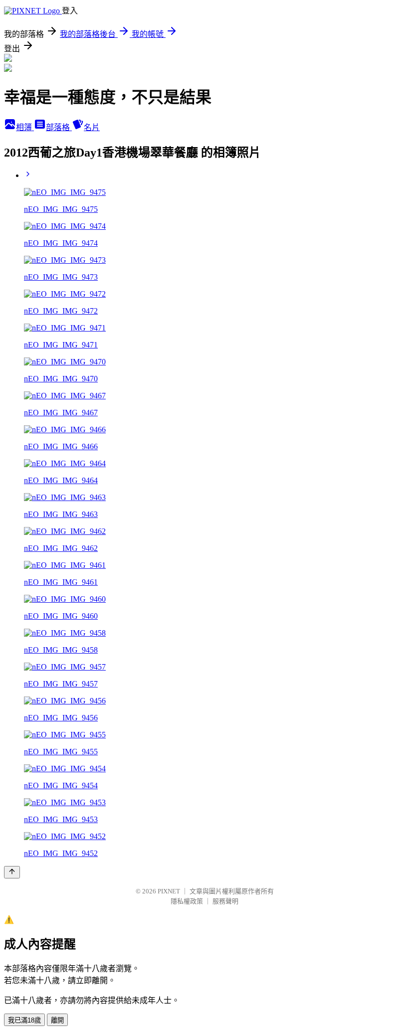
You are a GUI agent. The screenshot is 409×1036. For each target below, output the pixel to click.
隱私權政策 (187, 901)
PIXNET (169, 891)
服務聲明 (225, 901)
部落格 (59, 127)
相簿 (25, 127)
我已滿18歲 (24, 1020)
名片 (92, 127)
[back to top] (12, 872)
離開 (57, 1020)
